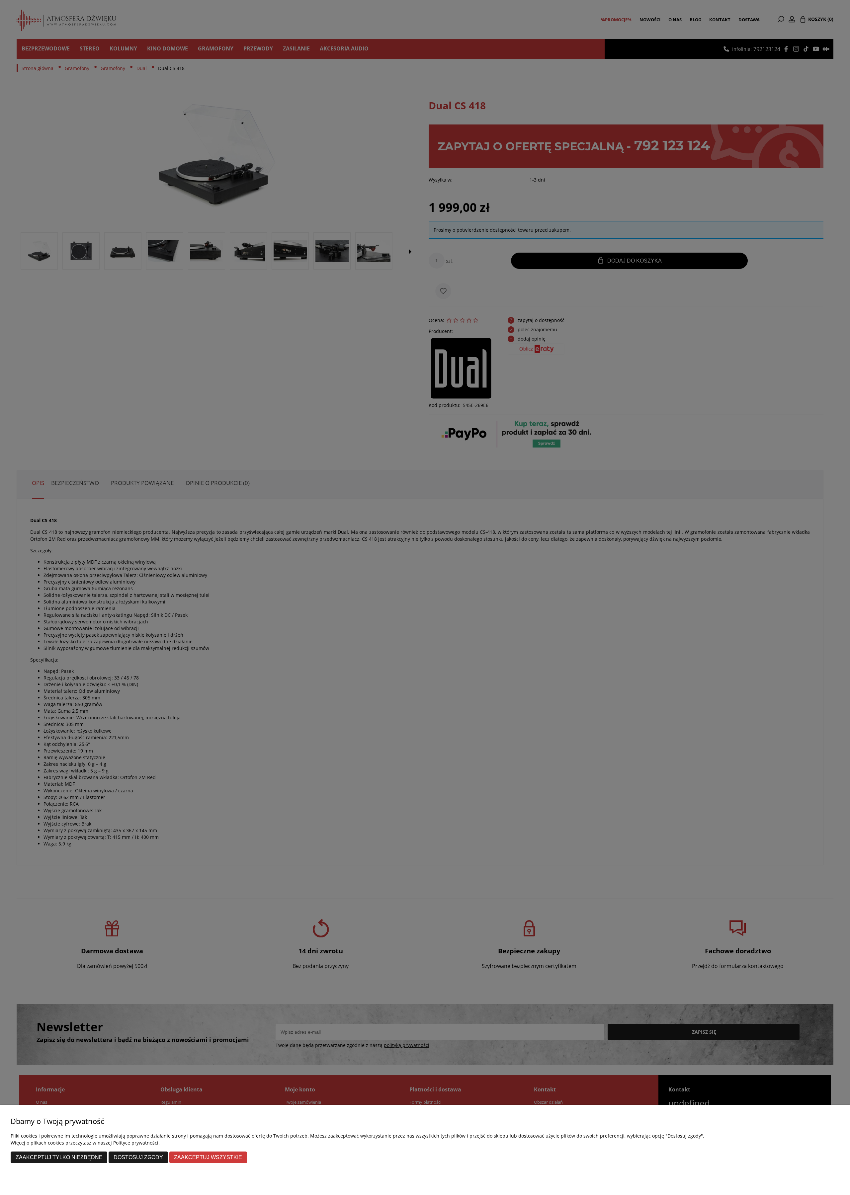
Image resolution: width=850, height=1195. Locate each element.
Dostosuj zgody (138, 1157)
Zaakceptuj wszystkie (208, 1157)
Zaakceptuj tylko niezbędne (59, 1157)
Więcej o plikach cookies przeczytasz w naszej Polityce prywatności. (85, 1143)
